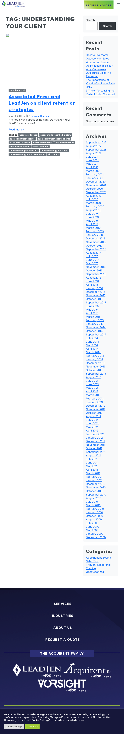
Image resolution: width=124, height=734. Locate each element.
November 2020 (96, 185)
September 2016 (96, 274)
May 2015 (92, 309)
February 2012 (95, 434)
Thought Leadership (98, 564)
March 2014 (93, 352)
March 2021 (93, 171)
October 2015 (94, 299)
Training (91, 568)
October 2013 (94, 370)
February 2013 (95, 398)
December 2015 (95, 291)
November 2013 (95, 366)
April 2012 (92, 430)
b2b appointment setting (22, 139)
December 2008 (96, 537)
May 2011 (91, 466)
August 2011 (93, 455)
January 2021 (94, 178)
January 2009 (94, 533)
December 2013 (95, 363)
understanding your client (54, 150)
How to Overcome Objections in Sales (97, 56)
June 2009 (92, 526)
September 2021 (96, 149)
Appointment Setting (98, 557)
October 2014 (94, 331)
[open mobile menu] (117, 4)
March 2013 (93, 395)
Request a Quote (98, 5)
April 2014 (92, 348)
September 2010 (96, 494)
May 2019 (92, 220)
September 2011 (96, 451)
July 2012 (92, 419)
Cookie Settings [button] (14, 726)
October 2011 (94, 448)
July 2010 (92, 501)
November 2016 (96, 267)
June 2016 (92, 281)
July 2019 (92, 213)
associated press (28, 135)
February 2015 (95, 320)
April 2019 (92, 224)
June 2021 (92, 160)
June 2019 (92, 217)
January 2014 (94, 359)
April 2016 (92, 284)
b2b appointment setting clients (54, 139)
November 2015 (95, 295)
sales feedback (40, 146)
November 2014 (96, 327)
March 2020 (93, 203)
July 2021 (92, 156)
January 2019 (94, 235)
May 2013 (92, 387)
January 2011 (94, 480)
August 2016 (93, 277)
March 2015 (93, 316)
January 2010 (94, 512)
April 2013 (92, 391)
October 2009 (94, 516)
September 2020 (96, 192)
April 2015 (92, 313)
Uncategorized (17, 90)
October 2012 (94, 412)
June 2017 (92, 259)
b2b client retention (20, 142)
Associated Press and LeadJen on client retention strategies (42, 103)
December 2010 (95, 484)
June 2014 (92, 341)
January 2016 (94, 288)
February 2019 (95, 231)
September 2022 (96, 142)
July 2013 (92, 380)
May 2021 (92, 163)
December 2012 (95, 405)
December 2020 (96, 181)
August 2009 (94, 519)
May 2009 (92, 530)
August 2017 (93, 252)
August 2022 (93, 146)
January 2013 (94, 402)
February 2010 (95, 508)
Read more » (16, 129)
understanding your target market (27, 154)
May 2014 (92, 345)
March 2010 (93, 505)
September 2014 (96, 334)
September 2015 (96, 302)
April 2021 (92, 167)
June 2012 (92, 423)
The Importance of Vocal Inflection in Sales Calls (100, 83)
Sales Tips (92, 561)
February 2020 (95, 206)
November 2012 (95, 409)
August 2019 (93, 210)
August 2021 (93, 153)
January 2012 (94, 437)
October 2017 (94, 245)
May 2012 (92, 427)
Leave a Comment (40, 116)
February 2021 (95, 174)
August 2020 (94, 195)
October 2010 (94, 491)
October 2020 (94, 188)
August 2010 (93, 498)
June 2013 (92, 384)
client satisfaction (65, 142)
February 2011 (94, 476)
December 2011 (95, 441)
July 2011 (91, 459)
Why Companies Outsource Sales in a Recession (98, 73)
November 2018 (96, 242)
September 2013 (96, 373)
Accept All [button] (32, 726)
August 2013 (93, 377)
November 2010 (96, 487)
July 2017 (92, 256)
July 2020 (92, 199)
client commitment (42, 142)
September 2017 (96, 249)
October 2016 (94, 270)
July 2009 (92, 523)
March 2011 (93, 473)
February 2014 (95, 355)
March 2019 (93, 227)
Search (90, 20)
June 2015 (92, 306)
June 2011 (92, 462)
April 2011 (92, 469)
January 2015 (94, 323)
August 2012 (93, 416)
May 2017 (92, 263)
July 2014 (92, 338)
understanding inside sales (24, 150)
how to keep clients (19, 146)
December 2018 (95, 238)
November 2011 (95, 444)
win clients (53, 154)
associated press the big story (55, 135)
